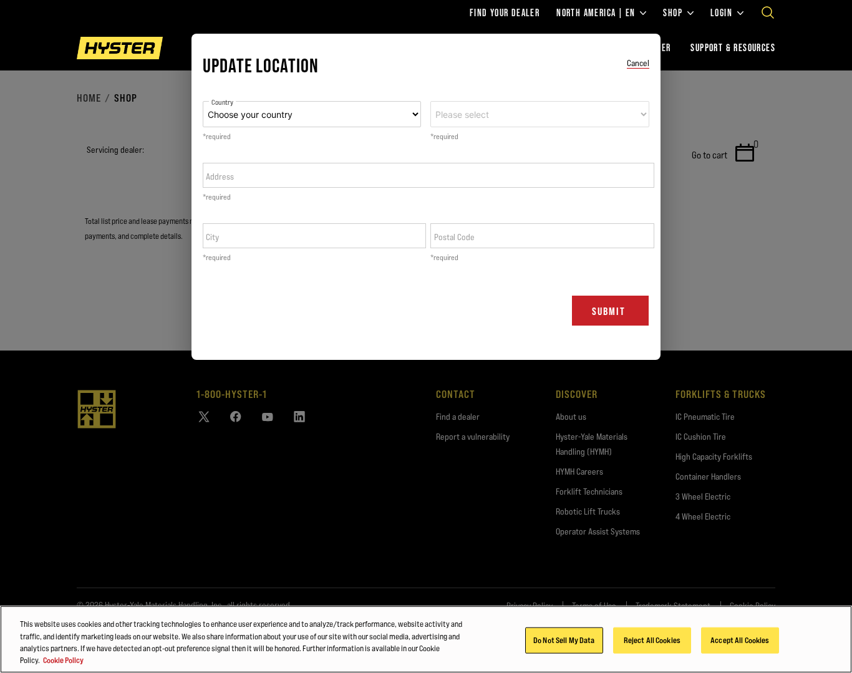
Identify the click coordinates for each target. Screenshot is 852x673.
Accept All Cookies (739, 640)
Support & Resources (732, 48)
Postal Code (454, 237)
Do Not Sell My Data (563, 640)
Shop (672, 13)
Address (220, 177)
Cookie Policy (63, 660)
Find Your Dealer (505, 13)
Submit (609, 311)
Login (721, 13)
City (212, 237)
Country (222, 103)
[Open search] (767, 12)
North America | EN (595, 13)
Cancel (638, 63)
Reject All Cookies (652, 640)
